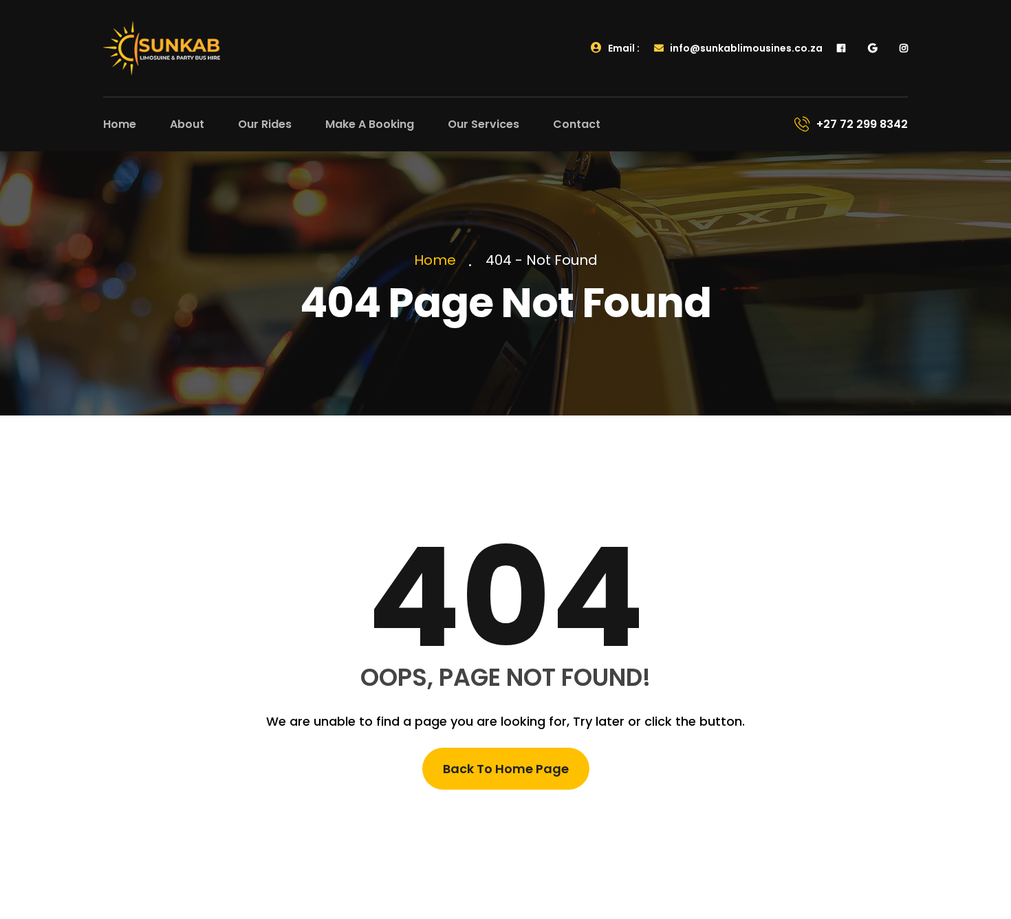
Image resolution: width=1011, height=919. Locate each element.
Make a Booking (369, 124)
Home (119, 124)
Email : (623, 48)
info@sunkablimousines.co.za (745, 48)
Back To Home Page (506, 768)
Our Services (483, 124)
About (187, 124)
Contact (576, 124)
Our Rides (265, 124)
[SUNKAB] (161, 47)
